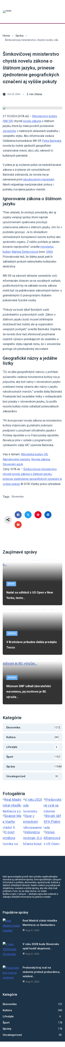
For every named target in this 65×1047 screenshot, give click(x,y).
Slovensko (18, 496)
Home (6, 35)
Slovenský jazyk (13, 464)
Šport (11, 583)
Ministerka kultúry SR (34, 454)
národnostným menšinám (38, 179)
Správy (19, 35)
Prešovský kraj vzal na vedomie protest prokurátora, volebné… (41, 972)
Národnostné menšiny (16, 459)
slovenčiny (9, 131)
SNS (49, 252)
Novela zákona (40, 459)
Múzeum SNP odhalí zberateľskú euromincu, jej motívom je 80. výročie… (28, 691)
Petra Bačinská (51, 140)
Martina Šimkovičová (25, 252)
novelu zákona (32, 121)
